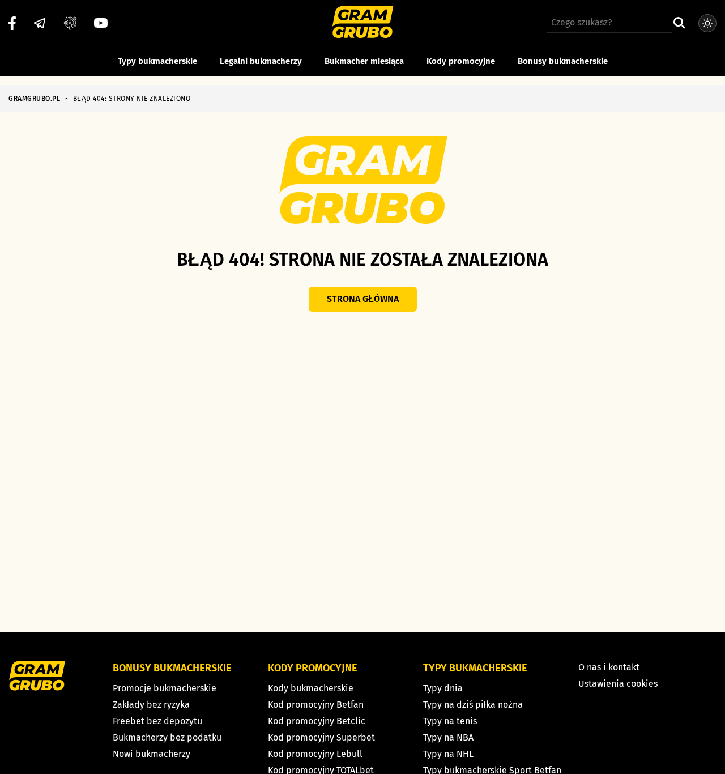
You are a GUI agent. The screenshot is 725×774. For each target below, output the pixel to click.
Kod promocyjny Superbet (321, 737)
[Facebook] (12, 23)
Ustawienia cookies (618, 683)
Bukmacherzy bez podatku (167, 737)
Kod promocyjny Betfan (316, 704)
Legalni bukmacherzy (261, 61)
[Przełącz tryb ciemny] (707, 23)
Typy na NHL (448, 754)
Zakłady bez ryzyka (151, 704)
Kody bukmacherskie (310, 688)
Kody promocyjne (461, 61)
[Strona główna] (363, 23)
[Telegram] (39, 23)
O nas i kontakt (608, 667)
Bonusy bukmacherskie (563, 61)
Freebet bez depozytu (157, 721)
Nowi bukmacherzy (151, 754)
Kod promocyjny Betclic (316, 721)
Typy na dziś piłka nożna (473, 704)
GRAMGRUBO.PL (34, 99)
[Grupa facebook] (70, 23)
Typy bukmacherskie (157, 61)
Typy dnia (443, 688)
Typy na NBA (448, 737)
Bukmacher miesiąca (364, 61)
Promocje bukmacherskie (164, 688)
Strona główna (363, 299)
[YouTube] (101, 23)
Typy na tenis (450, 721)
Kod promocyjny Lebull (315, 754)
